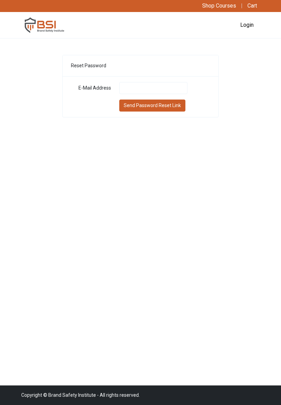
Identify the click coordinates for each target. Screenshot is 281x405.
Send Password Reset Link (152, 105)
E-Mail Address (94, 88)
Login (247, 25)
